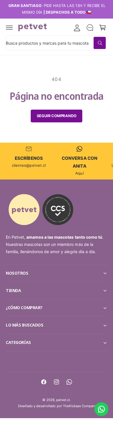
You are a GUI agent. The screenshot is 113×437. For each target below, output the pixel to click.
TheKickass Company (79, 406)
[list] (56, 161)
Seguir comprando (56, 115)
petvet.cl (63, 400)
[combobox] (56, 42)
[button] (9, 27)
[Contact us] (101, 409)
